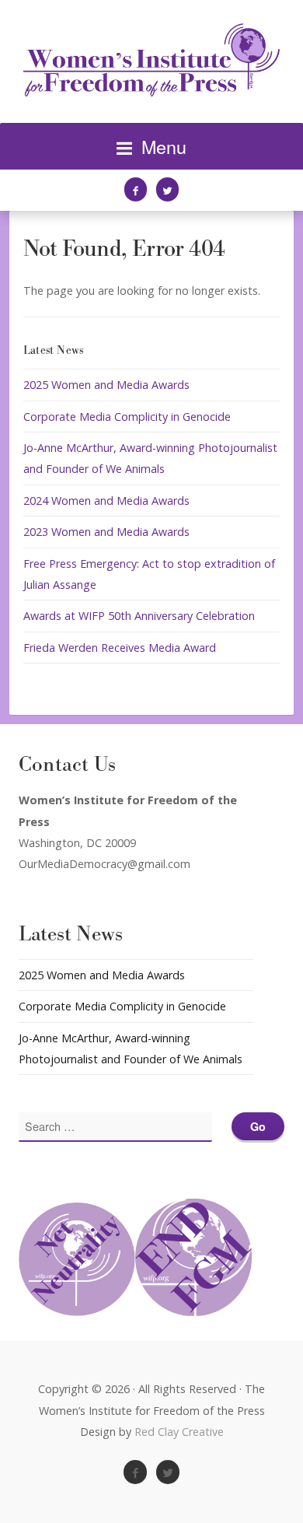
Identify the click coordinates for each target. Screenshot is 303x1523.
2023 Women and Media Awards (106, 531)
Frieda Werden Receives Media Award (119, 647)
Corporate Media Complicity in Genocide (127, 416)
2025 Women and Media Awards (106, 384)
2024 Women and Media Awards (106, 500)
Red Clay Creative (179, 1431)
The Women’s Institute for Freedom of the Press (151, 61)
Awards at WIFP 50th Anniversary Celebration (139, 615)
